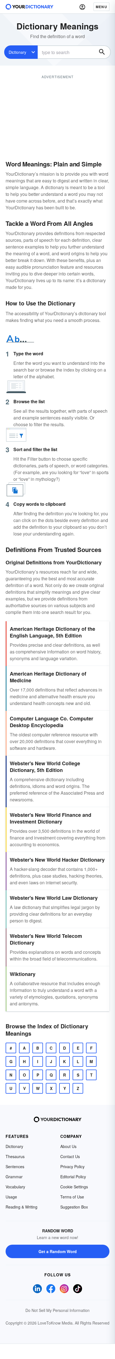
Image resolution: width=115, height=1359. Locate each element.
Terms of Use (72, 1197)
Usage (11, 1197)
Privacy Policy (72, 1166)
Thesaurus (15, 1156)
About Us (68, 1146)
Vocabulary (15, 1186)
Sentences (15, 1166)
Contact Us (70, 1156)
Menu (101, 6)
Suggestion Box (74, 1207)
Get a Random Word (58, 1251)
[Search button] (102, 52)
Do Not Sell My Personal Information (57, 1310)
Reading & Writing (21, 1207)
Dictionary (17, 52)
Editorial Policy (73, 1176)
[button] (82, 7)
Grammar (14, 1176)
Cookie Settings (74, 1186)
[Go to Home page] (29, 6)
